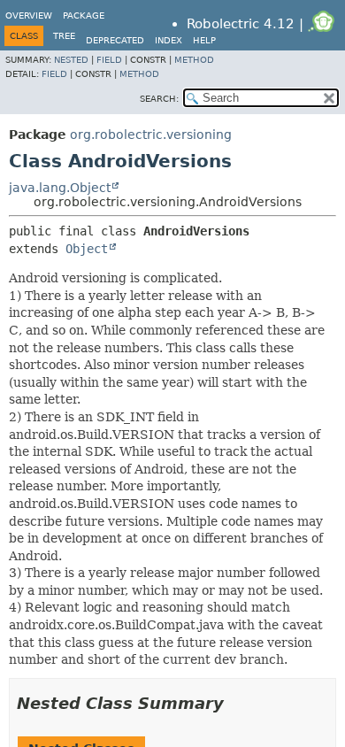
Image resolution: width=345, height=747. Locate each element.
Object (86, 249)
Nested (71, 60)
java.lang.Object (60, 188)
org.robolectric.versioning (151, 134)
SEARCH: (159, 99)
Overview (28, 15)
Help (204, 40)
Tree (64, 36)
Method (194, 60)
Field (109, 60)
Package (83, 15)
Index (168, 40)
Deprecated (115, 40)
